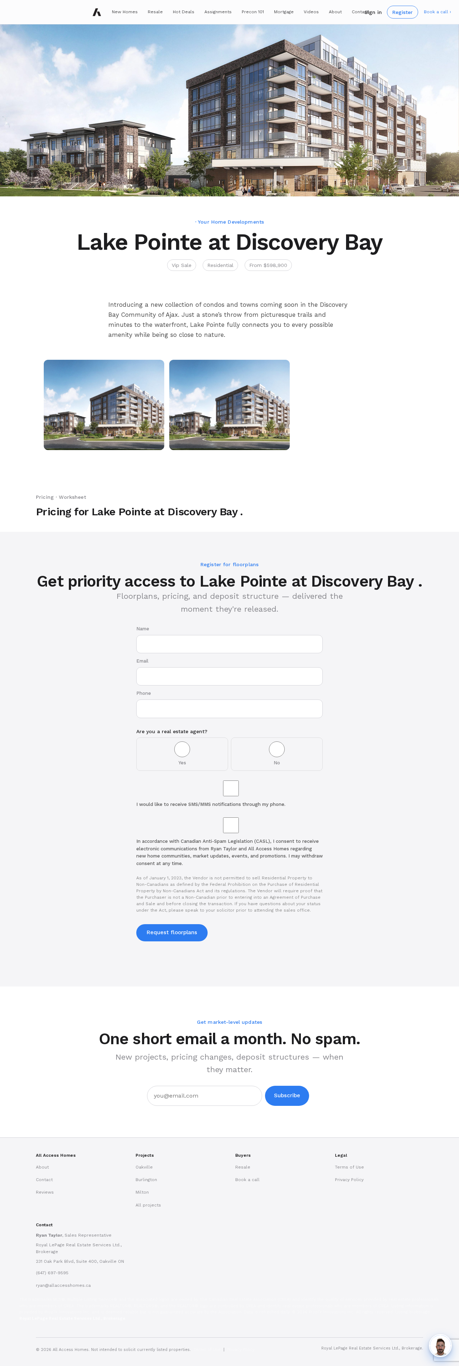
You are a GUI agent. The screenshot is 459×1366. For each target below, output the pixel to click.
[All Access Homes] (96, 12)
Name (142, 628)
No (277, 762)
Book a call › (437, 11)
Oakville (144, 1167)
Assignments (218, 11)
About (335, 11)
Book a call (247, 1179)
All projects (148, 1205)
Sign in (373, 12)
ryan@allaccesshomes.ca (63, 1285)
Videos (311, 11)
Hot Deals (183, 11)
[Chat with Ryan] (440, 1345)
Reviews (45, 1192)
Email (142, 661)
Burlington (146, 1179)
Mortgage (284, 11)
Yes (182, 762)
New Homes (125, 11)
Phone (143, 693)
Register (402, 12)
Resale (155, 11)
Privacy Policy (349, 1179)
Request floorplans (172, 932)
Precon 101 (253, 11)
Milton (142, 1192)
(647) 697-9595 (52, 1272)
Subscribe (287, 1095)
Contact (360, 11)
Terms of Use (349, 1167)
